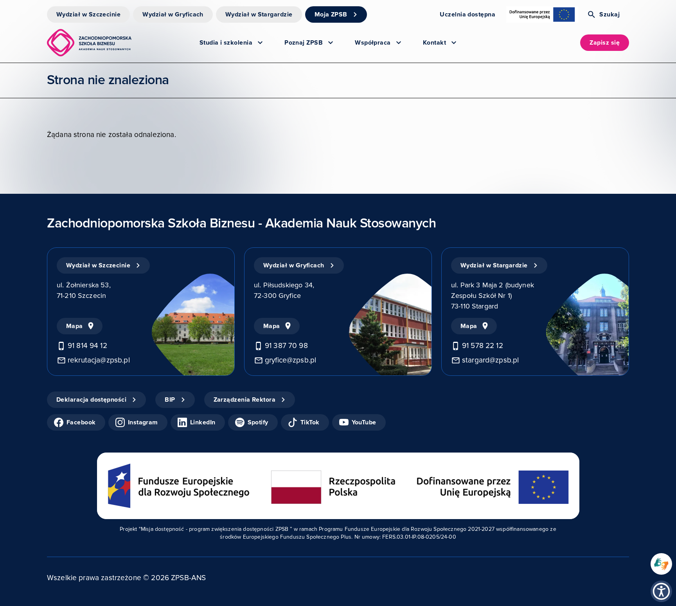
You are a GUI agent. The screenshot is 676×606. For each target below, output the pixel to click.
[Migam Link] (661, 564)
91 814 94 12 (87, 345)
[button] (661, 591)
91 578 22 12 (482, 345)
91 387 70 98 (286, 345)
